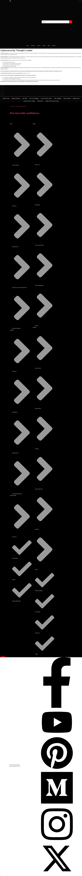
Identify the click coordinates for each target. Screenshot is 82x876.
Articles (44, 45)
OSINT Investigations (57, 98)
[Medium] (57, 805)
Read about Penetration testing (18, 106)
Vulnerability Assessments (15, 98)
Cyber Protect (24, 98)
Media (49, 45)
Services (38, 45)
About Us (54, 45)
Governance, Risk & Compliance (29, 101)
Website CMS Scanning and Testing (51, 101)
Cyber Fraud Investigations (34, 98)
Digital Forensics (40, 101)
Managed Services (76, 98)
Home (27, 45)
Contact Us (33, 45)
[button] (3, 85)
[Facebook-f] (57, 707)
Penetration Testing (6, 98)
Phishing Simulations (67, 98)
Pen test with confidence (24, 113)
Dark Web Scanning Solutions (46, 98)
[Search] (70, 21)
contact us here (26, 73)
